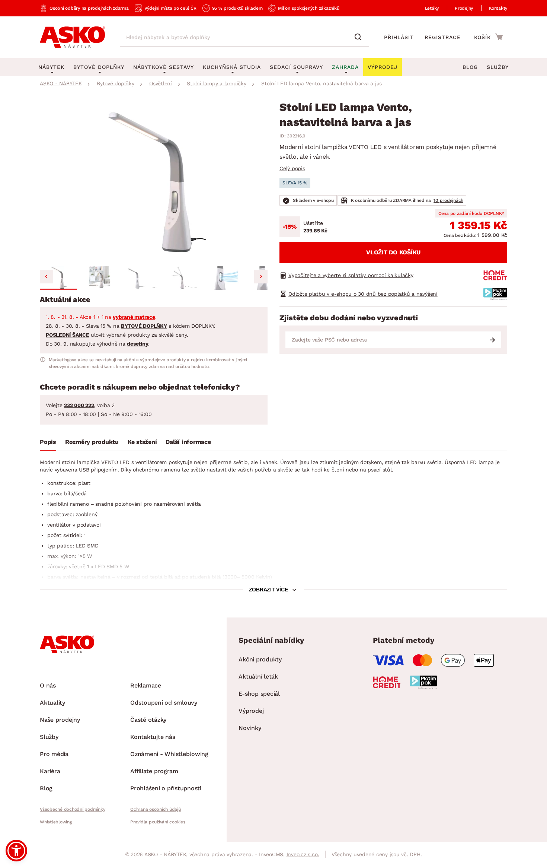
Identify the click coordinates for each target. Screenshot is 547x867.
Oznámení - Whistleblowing (169, 754)
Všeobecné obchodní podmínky (72, 809)
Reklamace (145, 685)
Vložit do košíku (393, 252)
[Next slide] (261, 276)
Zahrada (345, 67)
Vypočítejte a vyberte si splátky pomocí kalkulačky (350, 275)
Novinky (250, 727)
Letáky (432, 8)
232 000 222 (79, 405)
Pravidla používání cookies (157, 822)
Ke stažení (142, 441)
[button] (58, 278)
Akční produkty (260, 659)
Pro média (54, 754)
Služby (498, 67)
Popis (48, 441)
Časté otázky (148, 719)
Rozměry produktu (92, 441)
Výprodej (251, 710)
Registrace (443, 37)
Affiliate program (154, 771)
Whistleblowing (56, 822)
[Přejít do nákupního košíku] (488, 37)
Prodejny (464, 8)
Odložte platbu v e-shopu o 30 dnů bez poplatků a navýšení (363, 294)
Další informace (188, 441)
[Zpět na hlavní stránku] (72, 37)
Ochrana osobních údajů (155, 809)
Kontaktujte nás (152, 736)
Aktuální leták (258, 676)
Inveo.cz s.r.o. (303, 854)
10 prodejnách (448, 200)
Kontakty (498, 8)
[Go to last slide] (46, 276)
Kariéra (50, 771)
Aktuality (52, 702)
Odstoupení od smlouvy (163, 702)
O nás (48, 685)
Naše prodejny (60, 719)
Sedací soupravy (296, 67)
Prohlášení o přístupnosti (165, 788)
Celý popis (292, 168)
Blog (470, 67)
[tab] (48, 443)
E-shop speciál (259, 693)
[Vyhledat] (360, 37)
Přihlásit (399, 37)
